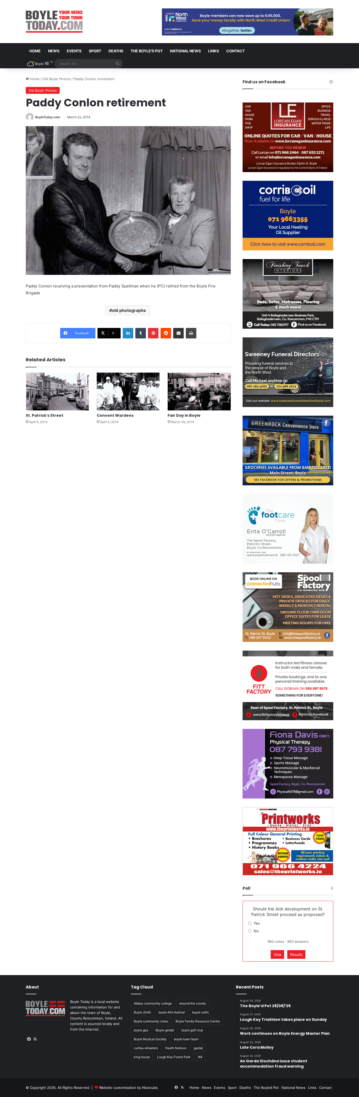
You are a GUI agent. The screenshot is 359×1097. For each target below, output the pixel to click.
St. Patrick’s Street (44, 415)
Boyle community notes (151, 1021)
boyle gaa (141, 1030)
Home (35, 51)
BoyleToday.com (47, 117)
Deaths (116, 51)
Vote (277, 954)
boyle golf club (192, 1030)
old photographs (129, 310)
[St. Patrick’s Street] (57, 391)
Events (74, 51)
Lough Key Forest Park (174, 1057)
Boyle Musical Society (150, 1039)
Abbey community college (153, 1003)
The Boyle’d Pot (147, 51)
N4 (200, 1057)
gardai (198, 1048)
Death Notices (175, 1048)
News (53, 51)
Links (213, 51)
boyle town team (186, 1039)
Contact (235, 51)
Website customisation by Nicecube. (129, 1087)
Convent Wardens (115, 415)
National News (185, 51)
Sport (95, 51)
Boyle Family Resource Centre (198, 1021)
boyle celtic (200, 1012)
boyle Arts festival (171, 1012)
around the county (192, 1003)
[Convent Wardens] (128, 391)
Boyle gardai (165, 1030)
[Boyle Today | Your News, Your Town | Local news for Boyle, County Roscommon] (54, 22)
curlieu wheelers (146, 1048)
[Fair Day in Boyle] (199, 391)
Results (296, 954)
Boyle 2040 (142, 1012)
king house (142, 1057)
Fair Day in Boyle (184, 415)
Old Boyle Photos (57, 79)
